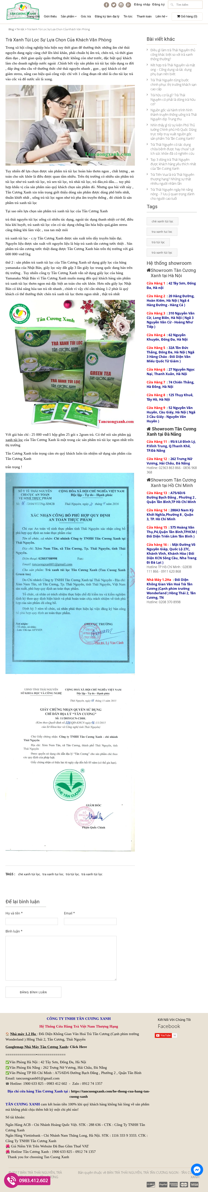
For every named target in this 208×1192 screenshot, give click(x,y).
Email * (69, 913)
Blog (11, 29)
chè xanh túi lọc (29, 874)
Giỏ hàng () (188, 16)
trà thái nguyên (16, 219)
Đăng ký (158, 4)
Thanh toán (144, 16)
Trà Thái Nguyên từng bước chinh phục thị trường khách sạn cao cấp (173, 84)
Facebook (169, 1025)
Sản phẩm (67, 16)
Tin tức (128, 16)
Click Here (78, 1047)
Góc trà (86, 16)
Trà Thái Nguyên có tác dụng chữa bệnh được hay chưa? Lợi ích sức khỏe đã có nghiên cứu (172, 149)
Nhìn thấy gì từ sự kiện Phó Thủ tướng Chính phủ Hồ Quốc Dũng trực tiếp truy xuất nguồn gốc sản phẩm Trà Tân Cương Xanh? (173, 132)
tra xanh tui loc (52, 874)
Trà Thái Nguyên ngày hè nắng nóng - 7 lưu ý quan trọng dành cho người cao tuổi (172, 194)
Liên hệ (160, 16)
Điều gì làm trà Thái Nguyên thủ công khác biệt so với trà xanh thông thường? (173, 54)
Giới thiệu (50, 16)
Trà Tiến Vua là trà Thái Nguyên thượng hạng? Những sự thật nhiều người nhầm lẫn (172, 179)
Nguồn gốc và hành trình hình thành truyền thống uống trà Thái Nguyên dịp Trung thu (174, 114)
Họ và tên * (14, 913)
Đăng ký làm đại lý (107, 16)
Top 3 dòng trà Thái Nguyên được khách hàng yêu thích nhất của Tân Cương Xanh (173, 164)
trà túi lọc (102, 63)
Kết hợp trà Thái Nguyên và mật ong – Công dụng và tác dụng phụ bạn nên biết (173, 69)
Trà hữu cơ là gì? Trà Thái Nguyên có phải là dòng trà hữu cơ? (173, 99)
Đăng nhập (142, 4)
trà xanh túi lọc (16, 283)
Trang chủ (33, 16)
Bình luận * (14, 931)
